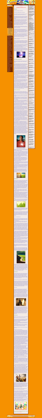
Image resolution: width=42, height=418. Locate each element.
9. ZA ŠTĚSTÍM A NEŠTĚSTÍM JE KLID (10, 34)
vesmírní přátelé (10, 44)
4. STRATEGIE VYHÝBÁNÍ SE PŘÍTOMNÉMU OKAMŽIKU (10, 30)
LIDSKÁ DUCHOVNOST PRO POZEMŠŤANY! (10, 21)
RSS (15, 0)
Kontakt (9, 71)
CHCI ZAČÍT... (9, 51)
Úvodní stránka (9, 0)
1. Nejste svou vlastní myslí (10, 28)
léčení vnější (9, 52)
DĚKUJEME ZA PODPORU (9, 70)
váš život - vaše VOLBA (9, 24)
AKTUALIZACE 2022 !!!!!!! (10, 13)
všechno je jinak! (10, 26)
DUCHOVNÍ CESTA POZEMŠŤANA (9, 38)
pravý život (9, 20)
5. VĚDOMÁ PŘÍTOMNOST (10, 31)
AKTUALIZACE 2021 (9, 14)
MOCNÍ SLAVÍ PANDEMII (10, 65)
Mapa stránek (13, 0)
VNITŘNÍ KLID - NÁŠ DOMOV (10, 36)
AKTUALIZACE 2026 (9, 8)
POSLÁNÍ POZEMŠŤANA (10, 37)
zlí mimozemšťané (10, 45)
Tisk (11, 0)
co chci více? (9, 39)
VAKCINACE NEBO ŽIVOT (10, 64)
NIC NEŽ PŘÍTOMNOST (10, 27)
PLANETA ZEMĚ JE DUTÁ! (9, 48)
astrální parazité (10, 58)
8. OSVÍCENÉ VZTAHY (9, 33)
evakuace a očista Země (10, 50)
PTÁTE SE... (9, 57)
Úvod (8, 7)
